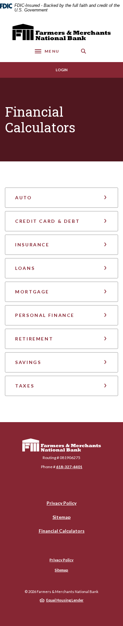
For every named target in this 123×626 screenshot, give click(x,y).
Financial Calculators (62, 531)
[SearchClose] (83, 51)
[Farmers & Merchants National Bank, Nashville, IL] (61, 32)
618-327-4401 (69, 466)
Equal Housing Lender (65, 600)
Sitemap (61, 517)
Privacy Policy (61, 503)
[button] (61, 197)
